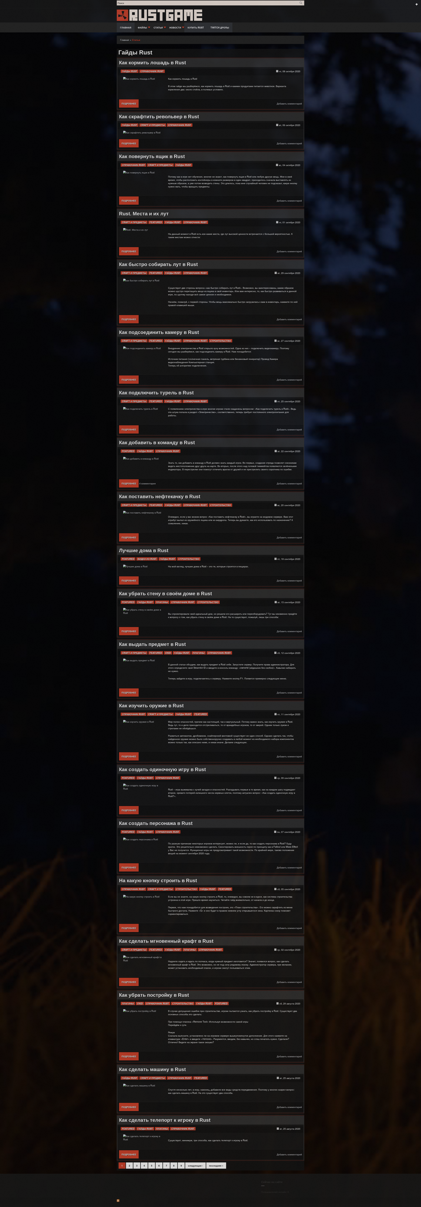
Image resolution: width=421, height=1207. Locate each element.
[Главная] (123, 14)
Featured (156, 222)
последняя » (216, 1165)
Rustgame (167, 15)
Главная (125, 27)
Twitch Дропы (219, 27)
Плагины (162, 602)
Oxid (168, 653)
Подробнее (130, 103)
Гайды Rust (129, 71)
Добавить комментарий (289, 103)
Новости (175, 27)
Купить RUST (196, 27)
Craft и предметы (153, 125)
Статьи (158, 27)
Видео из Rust (147, 559)
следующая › (195, 1165)
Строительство (220, 340)
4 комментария (147, 483)
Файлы (142, 27)
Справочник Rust (152, 71)
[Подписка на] (210, 1200)
